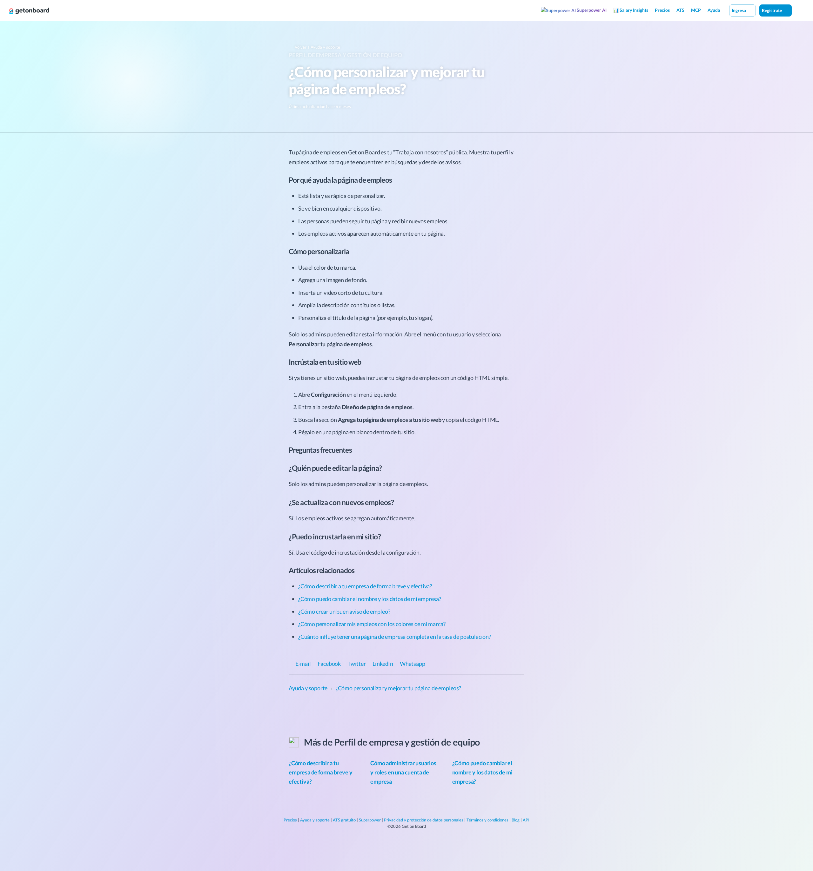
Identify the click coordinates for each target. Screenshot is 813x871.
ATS (680, 10)
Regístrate (772, 10)
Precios (662, 10)
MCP (696, 10)
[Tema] (798, 10)
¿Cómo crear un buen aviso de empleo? (344, 611)
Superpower (370, 819)
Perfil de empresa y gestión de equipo (345, 54)
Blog (516, 819)
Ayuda (714, 10)
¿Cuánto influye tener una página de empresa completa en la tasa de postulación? (394, 636)
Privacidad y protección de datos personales (423, 819)
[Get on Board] (29, 11)
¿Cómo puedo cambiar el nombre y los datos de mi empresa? (369, 598)
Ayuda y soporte (315, 819)
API (526, 819)
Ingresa (739, 10)
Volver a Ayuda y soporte (317, 47)
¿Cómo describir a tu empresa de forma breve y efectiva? (365, 586)
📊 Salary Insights (630, 10)
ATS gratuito (344, 819)
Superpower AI (591, 10)
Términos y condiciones (487, 819)
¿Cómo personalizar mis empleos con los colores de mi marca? (371, 623)
